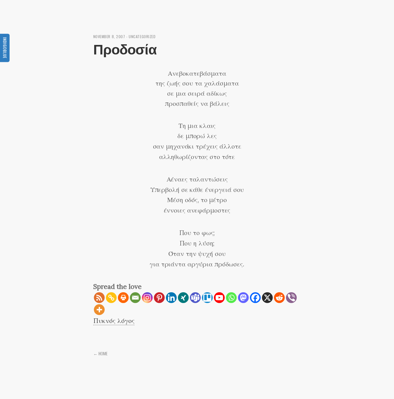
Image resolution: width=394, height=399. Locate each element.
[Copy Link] (111, 297)
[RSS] (99, 297)
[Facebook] (255, 297)
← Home (100, 353)
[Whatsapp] (231, 297)
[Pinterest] (159, 297)
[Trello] (207, 297)
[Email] (135, 297)
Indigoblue (5, 47)
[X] (267, 297)
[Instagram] (147, 297)
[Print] (123, 297)
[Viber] (291, 297)
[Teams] (195, 297)
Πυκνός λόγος (114, 320)
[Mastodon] (243, 297)
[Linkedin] (171, 297)
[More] (99, 309)
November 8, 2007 (109, 36)
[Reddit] (279, 297)
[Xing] (183, 297)
